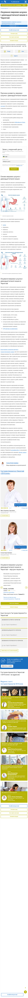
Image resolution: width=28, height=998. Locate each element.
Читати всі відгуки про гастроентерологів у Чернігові (11, 598)
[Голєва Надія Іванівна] (14, 539)
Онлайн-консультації (14, 30)
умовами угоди (19, 165)
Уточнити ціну (14, 33)
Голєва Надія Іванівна (12, 463)
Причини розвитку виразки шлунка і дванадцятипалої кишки (11, 22)
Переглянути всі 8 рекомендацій (9, 650)
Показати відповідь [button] (8, 592)
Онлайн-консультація (21, 504)
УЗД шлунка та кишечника (10, 328)
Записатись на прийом (7, 666)
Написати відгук (14, 607)
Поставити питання (14, 37)
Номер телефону (5, 154)
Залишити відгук (14, 40)
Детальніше (18, 5)
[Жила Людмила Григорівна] (14, 497)
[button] (25, 987)
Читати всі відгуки (14, 603)
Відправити (14, 169)
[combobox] (5, 156)
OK (23, 5)
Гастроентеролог (5, 515)
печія (4, 225)
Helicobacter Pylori (20, 122)
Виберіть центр (5, 159)
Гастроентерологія (4, 8)
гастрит (3, 106)
